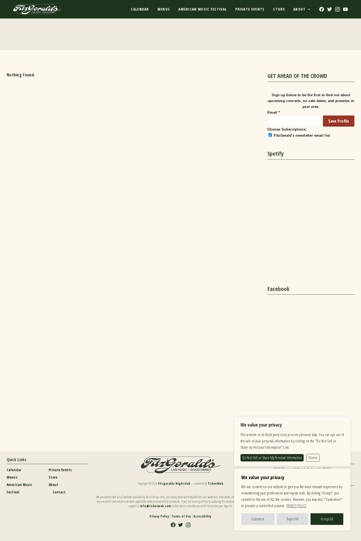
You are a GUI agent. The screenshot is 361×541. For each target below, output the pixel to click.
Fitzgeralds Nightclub (174, 483)
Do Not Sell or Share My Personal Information (272, 457)
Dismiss (312, 457)
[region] (292, 499)
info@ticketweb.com (155, 506)
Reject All (292, 518)
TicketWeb (216, 483)
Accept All (327, 518)
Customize (257, 518)
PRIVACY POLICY (296, 505)
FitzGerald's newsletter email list (302, 135)
